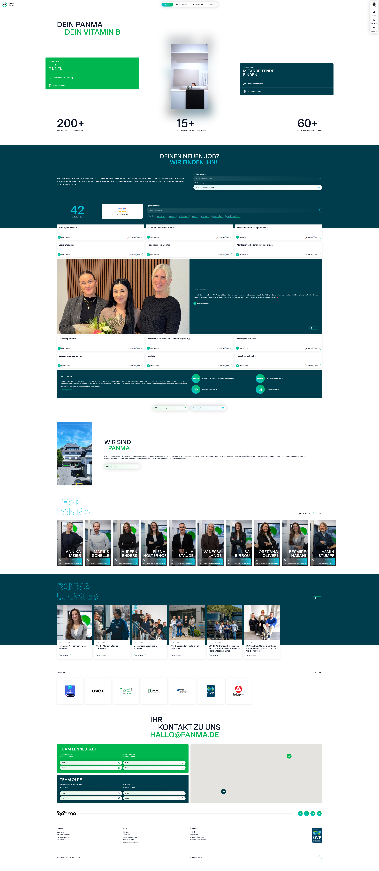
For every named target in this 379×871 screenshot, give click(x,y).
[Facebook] (300, 813)
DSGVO (192, 832)
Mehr (138, 237)
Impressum (194, 834)
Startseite (167, 4)
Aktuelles (60, 840)
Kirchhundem (183, 216)
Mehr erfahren (66, 391)
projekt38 (198, 857)
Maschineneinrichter (232, 216)
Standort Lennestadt (131, 842)
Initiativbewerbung (130, 837)
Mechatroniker (216, 216)
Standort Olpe (128, 840)
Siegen (194, 216)
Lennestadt (160, 216)
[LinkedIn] (312, 813)
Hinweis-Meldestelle (197, 837)
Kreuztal (171, 216)
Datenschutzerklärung (198, 840)
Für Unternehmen (198, 4)
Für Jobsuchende (181, 4)
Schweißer (204, 216)
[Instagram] (306, 813)
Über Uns (212, 4)
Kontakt (126, 832)
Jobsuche (126, 834)
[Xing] (319, 813)
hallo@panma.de (184, 734)
